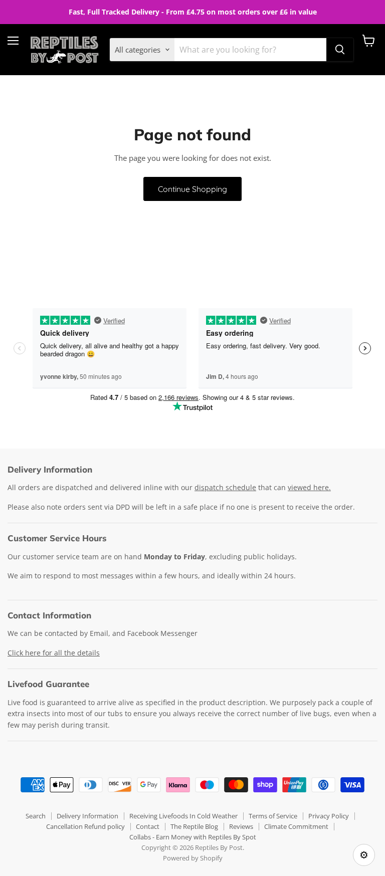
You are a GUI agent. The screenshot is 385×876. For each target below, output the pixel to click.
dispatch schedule (225, 487)
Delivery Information (87, 815)
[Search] (339, 49)
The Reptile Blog (194, 826)
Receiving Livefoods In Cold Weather (183, 815)
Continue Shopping (192, 189)
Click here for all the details (54, 653)
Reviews (241, 826)
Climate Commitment (296, 826)
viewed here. (309, 487)
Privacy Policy (328, 815)
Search (36, 815)
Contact (147, 826)
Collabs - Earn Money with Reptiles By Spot (192, 836)
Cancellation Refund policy (85, 826)
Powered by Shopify (193, 857)
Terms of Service (273, 815)
